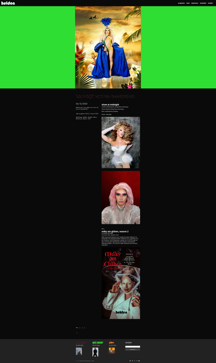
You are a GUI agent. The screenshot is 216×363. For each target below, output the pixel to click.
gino (111, 343)
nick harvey (97, 342)
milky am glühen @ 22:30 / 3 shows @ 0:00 (87, 114)
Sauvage (81, 342)
